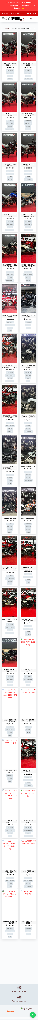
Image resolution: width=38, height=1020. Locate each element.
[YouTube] (33, 13)
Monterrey (28, 375)
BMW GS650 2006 (28, 466)
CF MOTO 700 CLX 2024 (28, 366)
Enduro (9, 330)
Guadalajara (28, 322)
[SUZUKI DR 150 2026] (28, 803)
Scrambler (9, 431)
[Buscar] (31, 19)
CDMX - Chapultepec (28, 274)
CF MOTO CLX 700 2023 (10, 417)
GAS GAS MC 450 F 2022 (9, 316)
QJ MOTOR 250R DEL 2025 (10, 670)
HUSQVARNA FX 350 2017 (10, 872)
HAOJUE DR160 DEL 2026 (10, 64)
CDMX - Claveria (10, 73)
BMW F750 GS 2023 (9, 619)
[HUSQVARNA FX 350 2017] (9, 854)
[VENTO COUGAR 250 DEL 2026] (28, 197)
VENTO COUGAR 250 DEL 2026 (28, 215)
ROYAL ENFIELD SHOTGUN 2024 (28, 620)
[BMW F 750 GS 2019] (28, 854)
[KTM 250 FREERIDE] (28, 501)
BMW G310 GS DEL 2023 (10, 265)
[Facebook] (28, 13)
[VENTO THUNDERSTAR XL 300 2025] (9, 550)
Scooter (28, 280)
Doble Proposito (28, 78)
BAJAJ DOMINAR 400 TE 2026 (10, 720)
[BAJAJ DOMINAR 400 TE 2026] (9, 703)
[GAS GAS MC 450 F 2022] (9, 298)
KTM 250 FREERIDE (28, 518)
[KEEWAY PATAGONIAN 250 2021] (9, 449)
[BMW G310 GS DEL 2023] (9, 248)
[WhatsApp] (35, 13)
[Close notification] (35, 5)
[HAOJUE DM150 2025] (28, 703)
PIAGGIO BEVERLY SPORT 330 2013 (28, 265)
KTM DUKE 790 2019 (28, 670)
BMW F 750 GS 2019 (28, 872)
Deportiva (10, 78)
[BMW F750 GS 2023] (9, 602)
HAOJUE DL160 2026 (28, 64)
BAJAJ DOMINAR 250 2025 (28, 568)
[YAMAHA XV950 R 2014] (28, 298)
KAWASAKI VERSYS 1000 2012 (28, 417)
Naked (28, 381)
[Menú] (34, 19)
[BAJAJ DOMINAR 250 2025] (28, 550)
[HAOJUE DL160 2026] (28, 46)
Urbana (9, 532)
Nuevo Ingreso (10, 70)
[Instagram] (30, 13)
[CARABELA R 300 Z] (9, 501)
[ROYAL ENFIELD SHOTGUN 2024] (28, 602)
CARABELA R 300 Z (10, 518)
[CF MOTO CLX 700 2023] (9, 399)
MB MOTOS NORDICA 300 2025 (9, 366)
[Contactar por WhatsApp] (33, 1015)
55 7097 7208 (8, 13)
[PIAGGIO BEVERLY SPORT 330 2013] (28, 248)
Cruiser (28, 327)
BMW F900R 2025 (10, 770)
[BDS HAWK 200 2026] (28, 904)
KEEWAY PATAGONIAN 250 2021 (9, 468)
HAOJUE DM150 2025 (28, 720)
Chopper (10, 584)
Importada (28, 325)
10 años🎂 (21, 20)
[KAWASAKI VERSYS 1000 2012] (28, 399)
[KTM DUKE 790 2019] (28, 652)
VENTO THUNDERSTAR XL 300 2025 (10, 568)
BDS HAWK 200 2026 (28, 922)
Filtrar (7, 28)
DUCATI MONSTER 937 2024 (10, 821)
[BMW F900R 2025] (9, 753)
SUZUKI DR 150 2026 (28, 821)
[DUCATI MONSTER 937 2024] (9, 803)
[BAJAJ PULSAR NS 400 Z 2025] (9, 904)
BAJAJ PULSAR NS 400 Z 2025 (10, 922)
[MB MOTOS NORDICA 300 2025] (9, 348)
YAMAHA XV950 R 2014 (28, 316)
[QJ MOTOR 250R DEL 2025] (9, 652)
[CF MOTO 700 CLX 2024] (28, 348)
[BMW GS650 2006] (28, 449)
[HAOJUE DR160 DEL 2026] (9, 46)
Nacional (10, 126)
